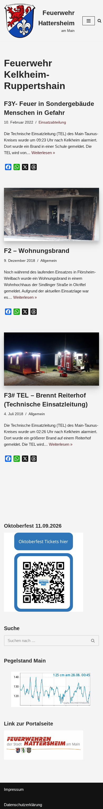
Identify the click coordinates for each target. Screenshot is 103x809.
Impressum (14, 789)
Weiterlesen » (43, 152)
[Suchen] (99, 21)
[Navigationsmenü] (88, 20)
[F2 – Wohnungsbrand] (51, 214)
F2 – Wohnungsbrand (36, 250)
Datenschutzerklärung (23, 804)
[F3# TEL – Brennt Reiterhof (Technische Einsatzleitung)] (51, 359)
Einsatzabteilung (52, 122)
